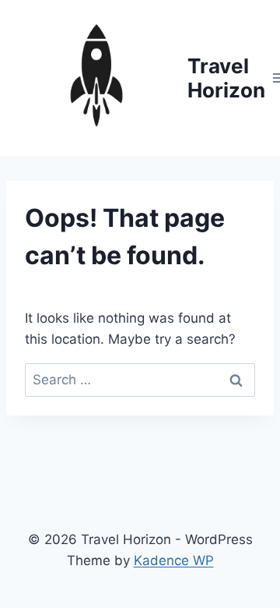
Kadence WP (174, 560)
